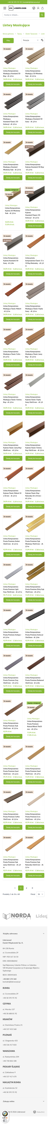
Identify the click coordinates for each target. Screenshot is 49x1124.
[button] (8, 40)
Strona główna (8, 34)
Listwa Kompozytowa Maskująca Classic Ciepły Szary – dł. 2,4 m (34, 308)
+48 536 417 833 (9, 1044)
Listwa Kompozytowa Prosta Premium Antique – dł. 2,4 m (12, 634)
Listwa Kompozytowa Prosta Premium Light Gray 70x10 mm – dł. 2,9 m (12, 589)
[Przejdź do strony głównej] (19, 8)
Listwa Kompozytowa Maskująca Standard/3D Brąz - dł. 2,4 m (11, 73)
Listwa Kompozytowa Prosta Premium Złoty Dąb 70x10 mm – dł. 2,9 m (34, 589)
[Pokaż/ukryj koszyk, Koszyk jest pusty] (42, 8)
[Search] (42, 14)
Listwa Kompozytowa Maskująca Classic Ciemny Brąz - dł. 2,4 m (12, 399)
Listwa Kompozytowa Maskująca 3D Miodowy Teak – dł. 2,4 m (33, 73)
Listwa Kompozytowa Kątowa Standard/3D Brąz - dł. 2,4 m (34, 167)
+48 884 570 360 (9, 979)
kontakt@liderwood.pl (31, 2)
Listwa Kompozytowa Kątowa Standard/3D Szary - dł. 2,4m (10, 260)
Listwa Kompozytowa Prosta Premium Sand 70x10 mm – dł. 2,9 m (33, 771)
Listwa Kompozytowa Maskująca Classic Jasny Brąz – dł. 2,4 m (33, 354)
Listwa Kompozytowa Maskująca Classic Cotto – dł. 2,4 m (12, 354)
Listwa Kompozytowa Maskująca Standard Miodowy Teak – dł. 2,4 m (12, 167)
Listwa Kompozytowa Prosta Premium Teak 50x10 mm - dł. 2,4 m (10, 725)
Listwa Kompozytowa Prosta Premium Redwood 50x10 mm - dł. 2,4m (34, 680)
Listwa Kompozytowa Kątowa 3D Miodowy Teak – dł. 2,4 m (12, 210)
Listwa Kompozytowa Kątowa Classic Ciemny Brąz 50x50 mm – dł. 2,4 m (34, 447)
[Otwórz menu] (5, 8)
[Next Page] (32, 888)
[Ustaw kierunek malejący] (42, 40)
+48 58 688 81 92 (10, 1013)
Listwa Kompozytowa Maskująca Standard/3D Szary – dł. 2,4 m (34, 119)
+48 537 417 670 (9, 1076)
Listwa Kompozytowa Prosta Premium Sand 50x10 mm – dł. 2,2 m (10, 771)
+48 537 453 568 (9, 1029)
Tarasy (19, 34)
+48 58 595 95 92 (15, 2)
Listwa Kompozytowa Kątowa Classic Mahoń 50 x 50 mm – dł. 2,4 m (12, 493)
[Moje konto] (38, 8)
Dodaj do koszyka (13, 84)
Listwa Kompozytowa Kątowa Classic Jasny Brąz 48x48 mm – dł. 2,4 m (12, 447)
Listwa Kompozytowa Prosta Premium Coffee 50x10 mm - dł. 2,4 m (11, 816)
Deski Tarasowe (31, 34)
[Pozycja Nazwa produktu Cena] (31, 40)
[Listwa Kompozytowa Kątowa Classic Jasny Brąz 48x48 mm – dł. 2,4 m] (13, 430)
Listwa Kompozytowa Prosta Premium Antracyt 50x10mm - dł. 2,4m (34, 634)
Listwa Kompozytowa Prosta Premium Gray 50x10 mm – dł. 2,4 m (10, 680)
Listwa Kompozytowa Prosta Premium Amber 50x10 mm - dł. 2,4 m (11, 541)
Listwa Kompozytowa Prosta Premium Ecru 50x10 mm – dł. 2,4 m (32, 816)
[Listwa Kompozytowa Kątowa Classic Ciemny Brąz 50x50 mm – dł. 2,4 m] (35, 430)
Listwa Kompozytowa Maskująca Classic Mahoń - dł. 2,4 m (12, 308)
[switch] (5, 1120)
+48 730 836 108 (9, 1061)
